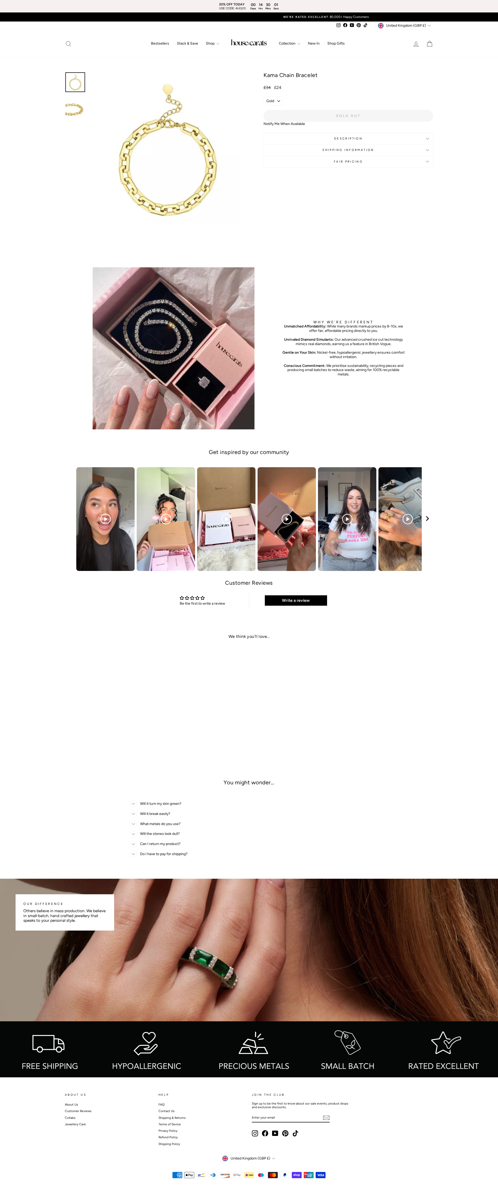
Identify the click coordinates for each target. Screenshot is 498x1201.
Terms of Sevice (169, 1124)
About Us (71, 1104)
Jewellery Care (75, 1124)
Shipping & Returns (172, 1118)
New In (314, 43)
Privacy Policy (167, 1131)
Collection (287, 43)
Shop (210, 43)
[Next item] (427, 519)
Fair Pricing (348, 161)
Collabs (70, 1118)
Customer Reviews (78, 1111)
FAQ (161, 1104)
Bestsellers (160, 43)
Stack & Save (187, 43)
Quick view (108, 734)
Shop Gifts (336, 43)
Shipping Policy (169, 1144)
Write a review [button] (296, 600)
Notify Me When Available (284, 124)
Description (348, 138)
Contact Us (166, 1111)
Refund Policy (168, 1137)
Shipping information (348, 150)
